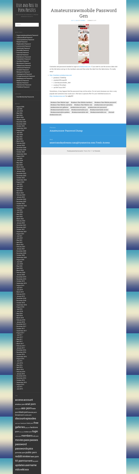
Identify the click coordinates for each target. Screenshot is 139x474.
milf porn (35, 436)
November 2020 (21, 253)
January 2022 (21, 223)
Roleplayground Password (24, 78)
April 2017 (20, 341)
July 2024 (19, 158)
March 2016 (20, 369)
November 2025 (21, 124)
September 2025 (22, 128)
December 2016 (21, 350)
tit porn (19, 460)
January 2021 (21, 249)
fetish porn (30, 423)
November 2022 (21, 201)
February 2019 (21, 294)
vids (17, 469)
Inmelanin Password (23, 70)
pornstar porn (20, 453)
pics (30, 448)
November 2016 (21, 352)
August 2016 (20, 358)
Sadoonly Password (22, 54)
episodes (30, 418)
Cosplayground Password (24, 74)
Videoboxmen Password (24, 85)
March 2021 (20, 244)
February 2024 (21, 169)
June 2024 (20, 160)
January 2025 (21, 145)
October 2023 (21, 177)
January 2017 (21, 348)
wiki (22, 469)
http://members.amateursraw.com (61, 75)
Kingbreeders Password (24, 44)
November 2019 (21, 279)
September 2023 (22, 180)
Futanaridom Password (23, 59)
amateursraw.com (85, 67)
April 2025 (20, 139)
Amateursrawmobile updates (60, 112)
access (19, 399)
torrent (28, 460)
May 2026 (19, 113)
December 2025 (21, 122)
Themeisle (97, 151)
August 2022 (20, 208)
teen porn (34, 456)
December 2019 (21, 277)
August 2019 (20, 285)
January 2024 (21, 171)
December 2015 (21, 376)
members (27, 435)
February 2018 (21, 320)
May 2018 (19, 313)
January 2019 (21, 296)
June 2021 (20, 238)
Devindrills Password (23, 50)
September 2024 (22, 154)
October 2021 (21, 229)
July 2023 (19, 184)
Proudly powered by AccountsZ (75, 151)
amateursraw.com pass (78, 107)
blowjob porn (19, 415)
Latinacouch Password (23, 67)
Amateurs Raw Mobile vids (83, 105)
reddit (18, 456)
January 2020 (21, 274)
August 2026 (20, 106)
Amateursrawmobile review (99, 110)
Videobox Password (22, 83)
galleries (20, 427)
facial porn (23, 423)
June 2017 (20, 337)
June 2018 (20, 311)
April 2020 (20, 268)
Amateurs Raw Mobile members (81, 102)
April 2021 (20, 242)
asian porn (18, 408)
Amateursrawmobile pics (79, 110)
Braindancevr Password (24, 57)
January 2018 (21, 322)
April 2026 (20, 115)
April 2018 (20, 315)
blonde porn (32, 412)
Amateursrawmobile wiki (80, 112)
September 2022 (22, 206)
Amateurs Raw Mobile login (60, 102)
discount (20, 418)
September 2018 (22, 305)
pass (26, 440)
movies (19, 440)
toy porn (35, 461)
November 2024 (21, 150)
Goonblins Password (23, 61)
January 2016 (21, 374)
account (28, 399)
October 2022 (21, 203)
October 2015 (21, 380)
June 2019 (20, 289)
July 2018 (19, 309)
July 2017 (19, 335)
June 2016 (20, 363)
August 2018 (20, 307)
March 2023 (20, 193)
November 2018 (21, 300)
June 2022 (20, 212)
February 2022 (21, 221)
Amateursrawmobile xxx (98, 112)
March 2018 (20, 318)
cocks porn (27, 415)
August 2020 (20, 259)
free (36, 422)
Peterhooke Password (23, 48)
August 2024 (20, 156)
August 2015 (20, 384)
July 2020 (19, 262)
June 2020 (20, 264)
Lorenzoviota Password (24, 46)
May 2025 (19, 137)
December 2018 (21, 298)
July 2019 (19, 287)
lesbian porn (28, 432)
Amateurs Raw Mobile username (61, 105)
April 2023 (20, 190)
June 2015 (20, 389)
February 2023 (21, 195)
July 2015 (19, 386)
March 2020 (20, 270)
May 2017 (19, 339)
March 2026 (20, 117)
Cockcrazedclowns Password (25, 39)
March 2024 (20, 167)
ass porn (26, 408)
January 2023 (21, 197)
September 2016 (22, 356)
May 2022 (19, 214)
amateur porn (20, 404)
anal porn (30, 404)
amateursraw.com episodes (103, 105)
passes (34, 440)
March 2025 (20, 141)
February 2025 (21, 143)
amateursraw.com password (97, 107)
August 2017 (20, 333)
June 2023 (20, 186)
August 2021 (20, 234)
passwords (21, 448)
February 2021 (21, 246)
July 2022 (19, 210)
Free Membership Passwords (25, 97)
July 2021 (19, 236)
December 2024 (21, 147)
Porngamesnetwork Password (26, 76)
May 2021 (19, 240)
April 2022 (20, 216)
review (26, 456)
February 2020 (21, 272)
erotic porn (17, 423)
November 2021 (21, 227)
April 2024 (20, 165)
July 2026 (19, 109)
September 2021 (22, 231)
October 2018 (21, 302)
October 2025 (21, 126)
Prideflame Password (23, 87)
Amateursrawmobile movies (60, 110)
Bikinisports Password (23, 72)
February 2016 (21, 371)
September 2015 (22, 382)
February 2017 (21, 346)
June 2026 (20, 111)
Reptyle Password (22, 42)
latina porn (21, 432)
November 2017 (21, 326)
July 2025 (19, 132)
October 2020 (21, 255)
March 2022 (20, 218)
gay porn (27, 427)
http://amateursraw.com (57, 96)
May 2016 (19, 365)
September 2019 (22, 283)
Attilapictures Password (24, 65)
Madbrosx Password (23, 80)
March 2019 (20, 292)
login (35, 431)
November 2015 (21, 378)
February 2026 (21, 119)
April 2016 (20, 367)
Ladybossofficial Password (24, 37)
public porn (31, 452)
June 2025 (20, 134)
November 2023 (21, 175)
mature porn (18, 436)
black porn (23, 412)
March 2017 (20, 343)
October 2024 (21, 152)
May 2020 (19, 266)
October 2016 (21, 354)
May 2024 (19, 162)
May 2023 (19, 188)
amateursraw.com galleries (59, 107)
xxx (27, 469)
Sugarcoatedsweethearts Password (27, 35)
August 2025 (20, 130)
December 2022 (21, 199)
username (31, 465)
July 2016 (19, 361)
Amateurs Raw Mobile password (105, 102)
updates (20, 465)
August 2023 (20, 182)
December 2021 (21, 225)
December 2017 (21, 324)
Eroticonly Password (23, 52)
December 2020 (21, 251)
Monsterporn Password (24, 63)
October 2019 (21, 281)
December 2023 (21, 173)
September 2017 (22, 330)
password (21, 444)
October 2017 (21, 328)
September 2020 (22, 257)
